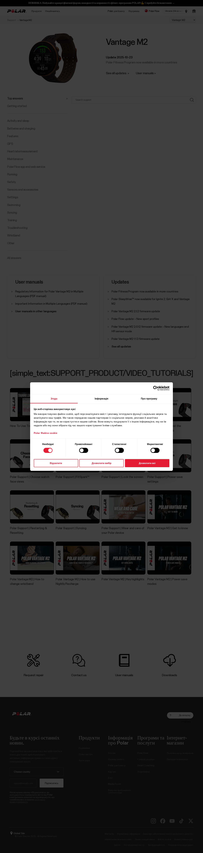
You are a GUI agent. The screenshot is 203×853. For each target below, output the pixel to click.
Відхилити (56, 463)
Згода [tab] (54, 398)
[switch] (83, 450)
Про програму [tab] (149, 398)
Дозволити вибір (101, 463)
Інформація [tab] (101, 398)
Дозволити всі (147, 463)
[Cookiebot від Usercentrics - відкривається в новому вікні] (155, 388)
